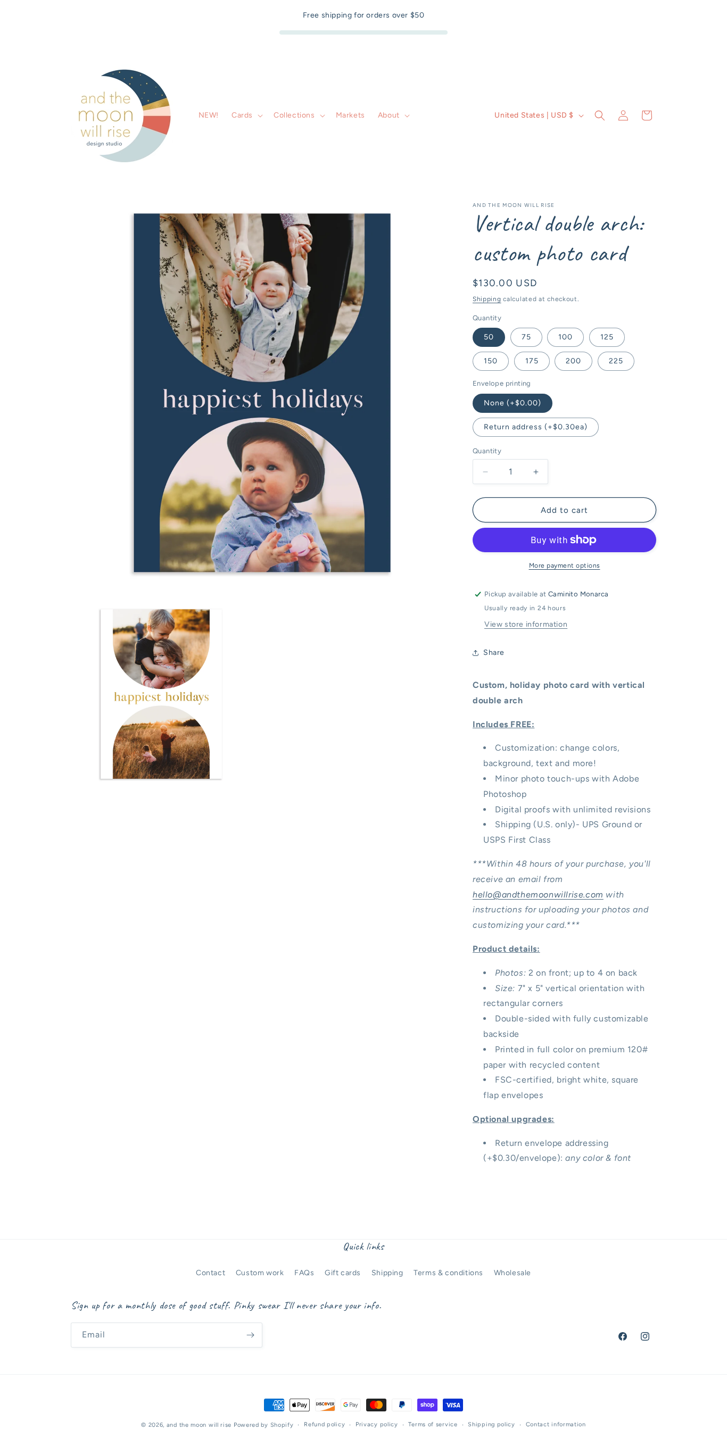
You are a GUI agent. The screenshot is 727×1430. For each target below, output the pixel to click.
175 (532, 360)
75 (526, 337)
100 (565, 337)
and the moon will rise (199, 1424)
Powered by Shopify (264, 1424)
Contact (210, 1272)
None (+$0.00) (512, 403)
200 (573, 360)
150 (491, 360)
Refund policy (324, 1424)
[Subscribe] (250, 1335)
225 (616, 360)
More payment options (564, 565)
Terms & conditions (448, 1272)
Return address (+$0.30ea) (536, 426)
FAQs (304, 1272)
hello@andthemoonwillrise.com (538, 894)
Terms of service (432, 1424)
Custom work (260, 1272)
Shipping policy (491, 1424)
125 (607, 337)
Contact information (556, 1424)
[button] (246, 115)
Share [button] (494, 652)
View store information (525, 624)
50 (489, 337)
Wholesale (512, 1272)
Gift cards (343, 1272)
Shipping (487, 299)
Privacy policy (377, 1424)
